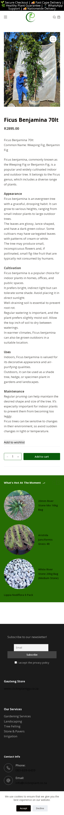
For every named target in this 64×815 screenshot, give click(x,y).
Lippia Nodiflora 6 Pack (18, 595)
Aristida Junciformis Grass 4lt (45, 539)
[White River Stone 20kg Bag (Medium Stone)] (19, 573)
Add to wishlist (14, 442)
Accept (23, 808)
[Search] (54, 17)
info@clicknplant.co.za (31, 783)
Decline (40, 808)
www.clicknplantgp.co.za (21, 688)
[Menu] (5, 17)
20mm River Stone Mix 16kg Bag (48, 505)
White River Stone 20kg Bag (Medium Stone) (48, 574)
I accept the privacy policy (33, 662)
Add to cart (42, 456)
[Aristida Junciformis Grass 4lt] (19, 539)
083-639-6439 (25, 770)
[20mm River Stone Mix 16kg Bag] (19, 505)
